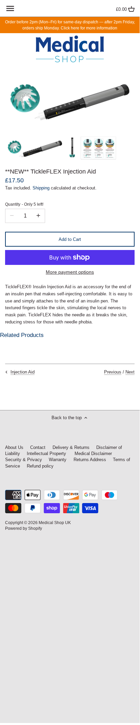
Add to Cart (70, 239)
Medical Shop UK (55, 522)
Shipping (41, 187)
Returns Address (90, 459)
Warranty (57, 459)
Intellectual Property (46, 453)
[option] (35, 148)
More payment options (70, 272)
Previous (112, 372)
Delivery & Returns (71, 447)
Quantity (24, 204)
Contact (37, 447)
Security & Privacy (24, 459)
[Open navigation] (10, 8)
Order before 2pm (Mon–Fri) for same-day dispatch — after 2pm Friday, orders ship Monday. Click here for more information (70, 25)
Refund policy (40, 466)
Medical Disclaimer (92, 453)
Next (130, 372)
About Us (14, 447)
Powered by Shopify (23, 528)
